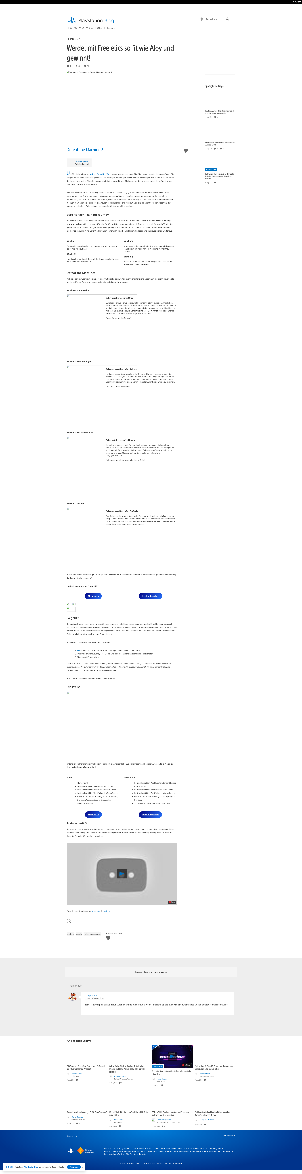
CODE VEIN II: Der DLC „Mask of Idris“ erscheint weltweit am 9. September (171, 1113)
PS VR (81, 28)
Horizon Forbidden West (100, 174)
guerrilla (79, 934)
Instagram (96, 911)
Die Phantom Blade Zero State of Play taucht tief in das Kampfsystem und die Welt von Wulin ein (219, 176)
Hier (79, 650)
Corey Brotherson (206, 1120)
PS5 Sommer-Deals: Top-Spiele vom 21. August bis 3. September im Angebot (86, 1067)
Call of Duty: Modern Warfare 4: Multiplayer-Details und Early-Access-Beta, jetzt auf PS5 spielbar (127, 1069)
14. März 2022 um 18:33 (94, 998)
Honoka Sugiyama (164, 1120)
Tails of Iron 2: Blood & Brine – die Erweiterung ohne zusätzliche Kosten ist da (214, 1067)
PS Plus (98, 28)
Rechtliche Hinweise (173, 1163)
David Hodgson (120, 1076)
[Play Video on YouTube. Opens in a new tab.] (172, 902)
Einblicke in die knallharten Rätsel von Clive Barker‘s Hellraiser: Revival (212, 1113)
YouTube (106, 911)
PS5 (70, 28)
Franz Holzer (76, 1073)
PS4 (75, 28)
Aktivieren (74, 1167)
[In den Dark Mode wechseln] (201, 19)
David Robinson (77, 1117)
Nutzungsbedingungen (129, 1163)
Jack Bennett (204, 1073)
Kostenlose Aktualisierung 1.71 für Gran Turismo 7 (87, 1112)
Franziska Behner (81, 161)
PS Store (90, 28)
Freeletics (70, 934)
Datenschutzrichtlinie (152, 1163)
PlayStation (96, 20)
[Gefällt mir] (215, 117)
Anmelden (211, 19)
